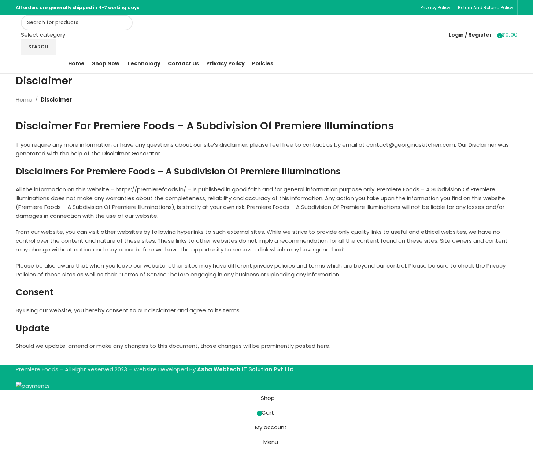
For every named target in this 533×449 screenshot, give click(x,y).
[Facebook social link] (398, 7)
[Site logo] (16, 34)
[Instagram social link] (407, 7)
